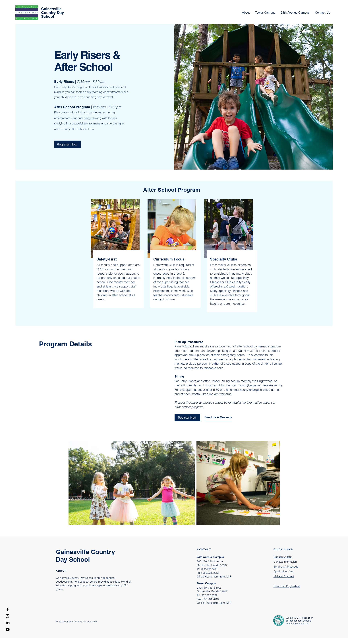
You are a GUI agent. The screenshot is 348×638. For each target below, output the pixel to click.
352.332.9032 (209, 595)
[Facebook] (7, 609)
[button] (295, 13)
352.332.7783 (209, 569)
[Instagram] (7, 616)
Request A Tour (283, 556)
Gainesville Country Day (53, 11)
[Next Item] (273, 482)
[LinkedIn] (7, 622)
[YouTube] (7, 629)
